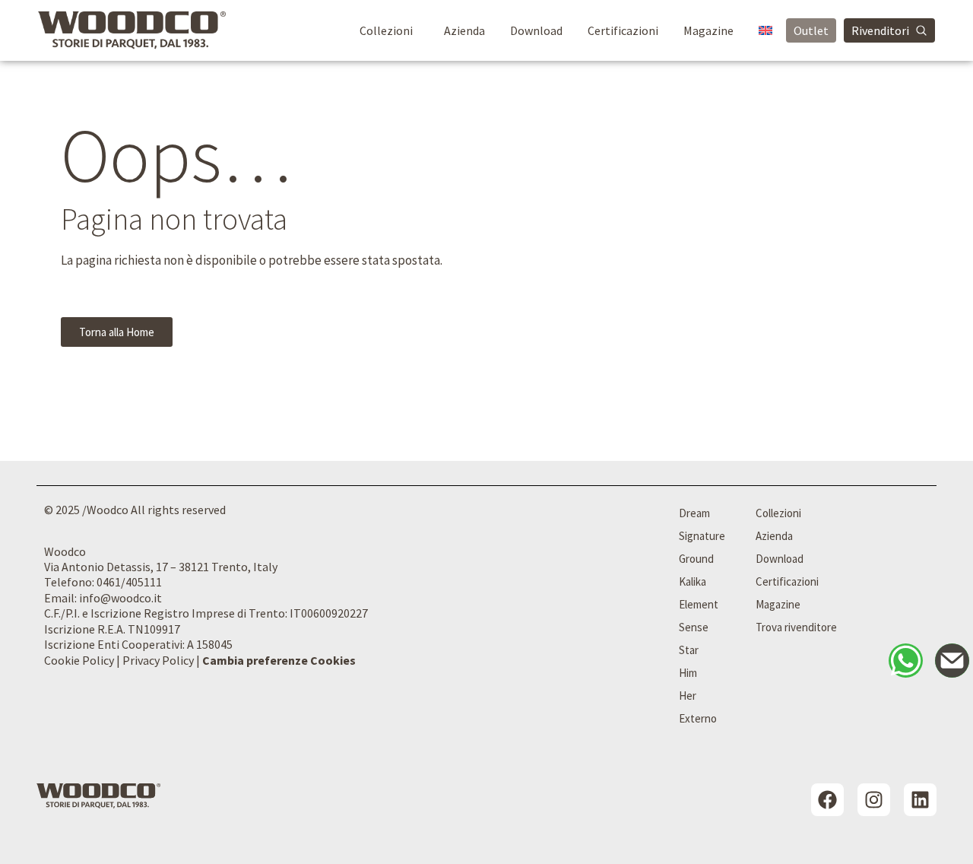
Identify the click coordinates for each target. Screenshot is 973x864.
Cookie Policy (79, 660)
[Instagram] (873, 799)
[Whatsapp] (906, 660)
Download (536, 30)
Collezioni (386, 30)
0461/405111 (129, 581)
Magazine (708, 30)
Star (689, 650)
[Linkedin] (920, 799)
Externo (698, 718)
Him (688, 672)
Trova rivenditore (796, 627)
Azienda (464, 30)
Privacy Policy (158, 660)
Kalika (692, 581)
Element (698, 604)
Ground (696, 558)
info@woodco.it (120, 597)
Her (687, 695)
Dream (694, 513)
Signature (702, 536)
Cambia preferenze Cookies (279, 660)
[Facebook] (827, 799)
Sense (693, 627)
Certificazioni (623, 30)
